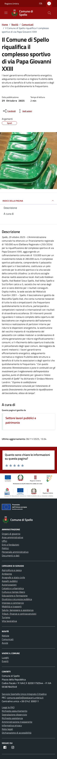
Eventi (5, 661)
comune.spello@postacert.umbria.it (25, 697)
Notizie (5, 635)
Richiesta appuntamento (14, 711)
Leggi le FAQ (8, 707)
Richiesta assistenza (12, 718)
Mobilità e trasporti (12, 606)
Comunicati (8, 639)
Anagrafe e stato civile (13, 577)
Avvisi (5, 643)
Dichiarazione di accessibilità (16, 733)
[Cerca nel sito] (49, 13)
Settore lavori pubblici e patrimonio (20, 420)
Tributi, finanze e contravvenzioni (19, 614)
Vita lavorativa (9, 621)
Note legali (7, 729)
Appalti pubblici (10, 581)
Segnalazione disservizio (14, 714)
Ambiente (7, 574)
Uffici (4, 541)
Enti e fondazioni (10, 544)
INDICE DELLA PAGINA (12, 200)
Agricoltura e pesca (12, 570)
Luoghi (5, 657)
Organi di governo (11, 534)
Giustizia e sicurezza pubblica (17, 599)
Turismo (6, 617)
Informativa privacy (12, 725)
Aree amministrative (12, 537)
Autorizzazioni (9, 584)
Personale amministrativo (15, 552)
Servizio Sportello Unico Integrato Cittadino (24, 694)
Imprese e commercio (13, 603)
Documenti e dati (10, 555)
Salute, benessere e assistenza (17, 610)
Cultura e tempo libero (13, 592)
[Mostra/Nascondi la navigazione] (6, 13)
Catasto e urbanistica (13, 588)
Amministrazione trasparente (17, 722)
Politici (5, 548)
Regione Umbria (12, 3)
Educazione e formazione (15, 595)
